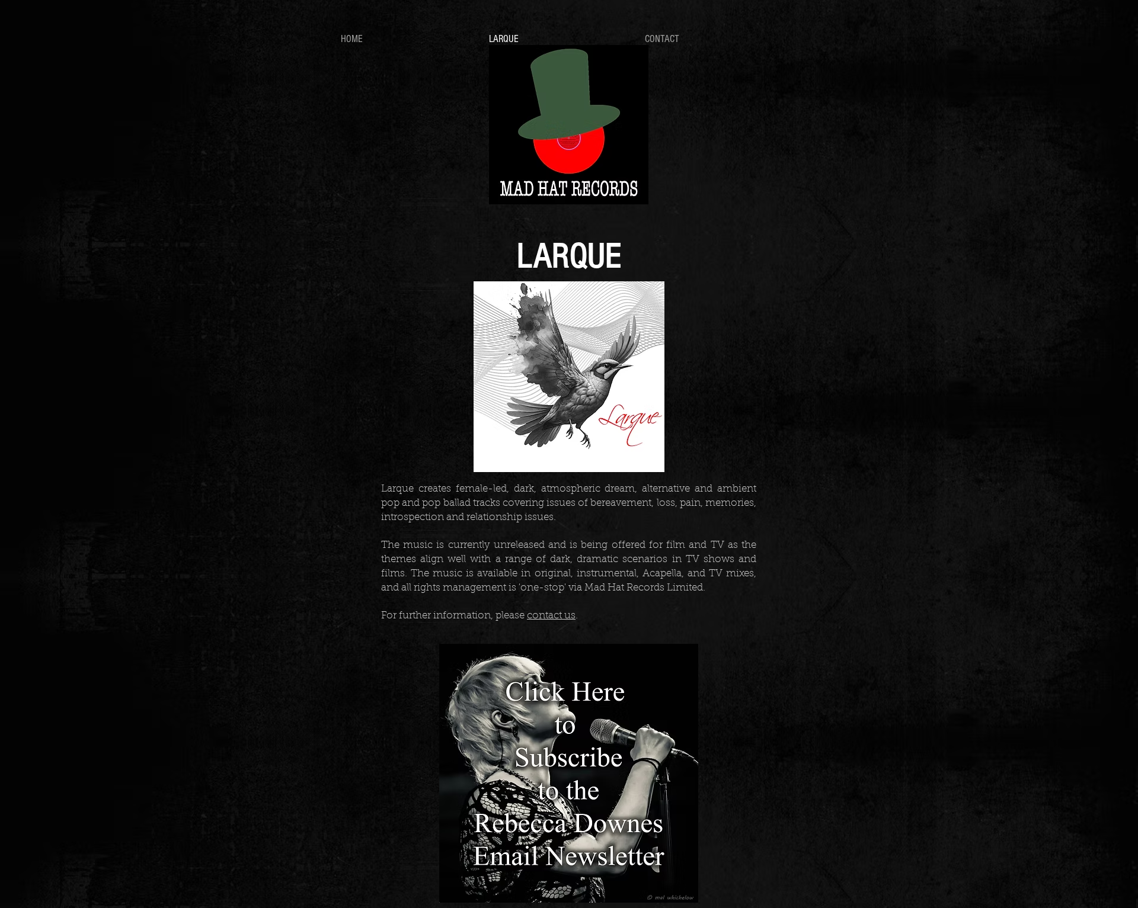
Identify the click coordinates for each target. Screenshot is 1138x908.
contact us (551, 616)
